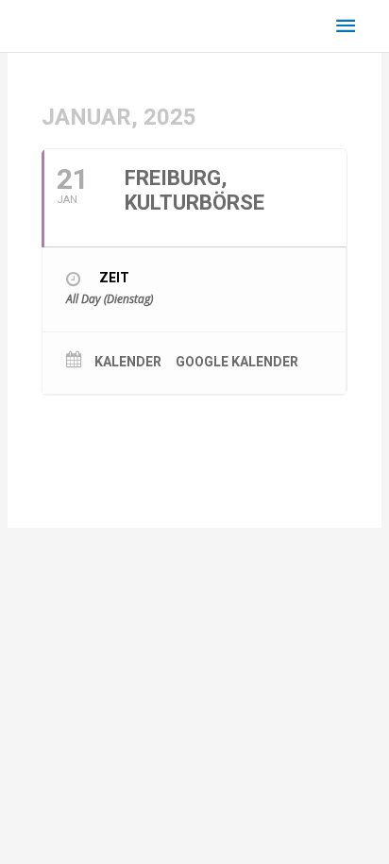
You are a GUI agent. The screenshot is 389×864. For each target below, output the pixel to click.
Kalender (127, 361)
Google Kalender (237, 361)
